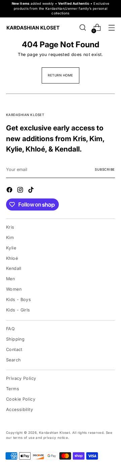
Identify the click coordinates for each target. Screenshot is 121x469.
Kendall (14, 268)
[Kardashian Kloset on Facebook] (10, 190)
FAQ (10, 328)
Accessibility (19, 409)
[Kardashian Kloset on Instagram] (21, 190)
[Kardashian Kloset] (33, 27)
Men (10, 278)
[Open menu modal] (111, 28)
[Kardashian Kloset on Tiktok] (32, 190)
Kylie (11, 247)
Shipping (15, 339)
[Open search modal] (82, 28)
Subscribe (105, 169)
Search (13, 359)
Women (14, 289)
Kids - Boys (18, 299)
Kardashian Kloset (54, 432)
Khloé (12, 258)
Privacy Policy (21, 378)
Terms (12, 388)
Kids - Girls (18, 309)
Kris (10, 227)
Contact (14, 349)
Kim (10, 237)
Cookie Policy (20, 399)
